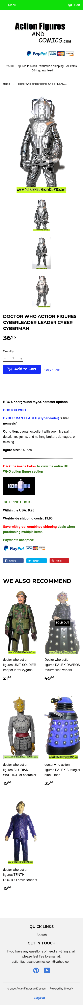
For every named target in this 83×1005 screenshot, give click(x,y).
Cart (76, 5)
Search (41, 934)
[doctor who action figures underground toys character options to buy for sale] (19, 494)
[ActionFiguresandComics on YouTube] (47, 971)
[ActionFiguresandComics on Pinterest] (36, 971)
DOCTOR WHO (15, 410)
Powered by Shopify (61, 988)
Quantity (8, 351)
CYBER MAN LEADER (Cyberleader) (31, 418)
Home (6, 84)
